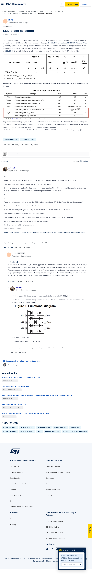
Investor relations (16, 472)
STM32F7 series (27, 431)
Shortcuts (13, 519)
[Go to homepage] (17, 454)
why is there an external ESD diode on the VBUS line (25, 413)
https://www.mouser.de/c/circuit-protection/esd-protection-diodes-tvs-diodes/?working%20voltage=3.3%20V (45, 232)
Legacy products (52, 431)
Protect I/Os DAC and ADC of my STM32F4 (21, 377)
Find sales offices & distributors (58, 472)
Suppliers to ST (16, 495)
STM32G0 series (28, 139)
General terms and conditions (21, 507)
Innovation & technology (19, 484)
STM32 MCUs (57, 11)
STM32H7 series (9, 427)
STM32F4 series (27, 427)
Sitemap (13, 524)
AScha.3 (11, 168)
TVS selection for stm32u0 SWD (16, 386)
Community (50, 478)
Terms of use (47, 559)
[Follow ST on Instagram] (57, 549)
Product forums (44, 11)
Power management (9, 416)
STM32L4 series (9, 431)
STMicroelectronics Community (13, 11)
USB (39, 431)
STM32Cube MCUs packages (75, 431)
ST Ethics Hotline (52, 527)
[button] (2, 5)
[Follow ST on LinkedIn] (52, 549)
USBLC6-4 (9, 51)
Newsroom (50, 484)
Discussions (31, 11)
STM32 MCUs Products (10, 381)
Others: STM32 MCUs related (12, 390)
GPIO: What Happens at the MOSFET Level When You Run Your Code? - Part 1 (37, 395)
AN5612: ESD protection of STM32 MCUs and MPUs (67, 43)
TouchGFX (75, 427)
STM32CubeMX (44, 427)
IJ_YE (10, 20)
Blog (11, 501)
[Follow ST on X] (47, 549)
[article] (46, 208)
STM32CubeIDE (60, 427)
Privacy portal (38, 561)
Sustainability (15, 478)
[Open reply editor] (46, 153)
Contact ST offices (53, 467)
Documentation (11, 139)
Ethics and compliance (54, 521)
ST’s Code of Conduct (54, 533)
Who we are (14, 467)
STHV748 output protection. (14, 404)
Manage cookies (52, 561)
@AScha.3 (14, 262)
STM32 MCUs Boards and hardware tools (17, 14)
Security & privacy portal (55, 538)
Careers (13, 489)
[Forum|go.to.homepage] (16, 4)
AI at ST (49, 495)
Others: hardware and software (12, 408)
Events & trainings (53, 489)
